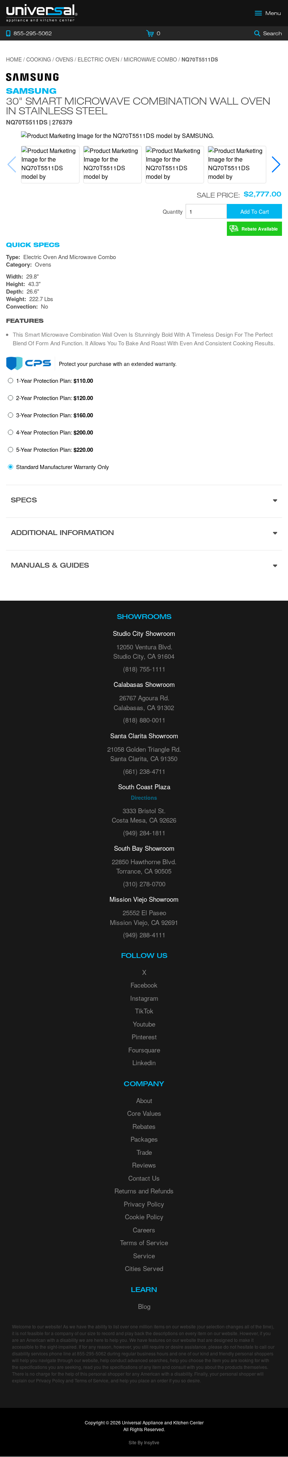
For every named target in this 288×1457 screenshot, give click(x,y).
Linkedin (144, 1062)
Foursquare (144, 1049)
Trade (144, 1152)
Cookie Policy (144, 1216)
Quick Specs (33, 245)
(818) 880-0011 (144, 719)
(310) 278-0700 (144, 883)
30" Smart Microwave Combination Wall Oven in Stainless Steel (138, 105)
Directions (144, 797)
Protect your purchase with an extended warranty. (118, 363)
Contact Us (144, 1178)
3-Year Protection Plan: (54, 415)
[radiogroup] (144, 425)
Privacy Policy (144, 1203)
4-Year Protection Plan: (54, 432)
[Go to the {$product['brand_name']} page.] (32, 76)
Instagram (144, 998)
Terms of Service (144, 1242)
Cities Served (144, 1268)
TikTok (144, 1010)
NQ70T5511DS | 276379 (39, 122)
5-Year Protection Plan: (54, 449)
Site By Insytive (144, 1442)
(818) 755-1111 (144, 668)
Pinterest (144, 1036)
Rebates (144, 1126)
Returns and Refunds (144, 1190)
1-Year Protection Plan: (54, 380)
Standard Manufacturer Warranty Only (62, 467)
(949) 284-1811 (144, 832)
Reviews (144, 1164)
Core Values (144, 1113)
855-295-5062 (91, 1353)
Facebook (144, 984)
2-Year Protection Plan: (54, 398)
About (144, 1100)
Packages (144, 1139)
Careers (144, 1229)
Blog (144, 1306)
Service (144, 1255)
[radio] (50, 382)
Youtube (144, 1023)
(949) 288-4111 (144, 934)
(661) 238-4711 (144, 771)
